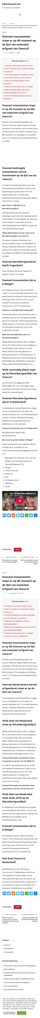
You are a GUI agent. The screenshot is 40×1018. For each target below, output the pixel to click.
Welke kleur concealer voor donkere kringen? (10, 560)
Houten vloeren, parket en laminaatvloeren (19, 979)
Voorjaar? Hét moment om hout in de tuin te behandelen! (19, 974)
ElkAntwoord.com (11, 4)
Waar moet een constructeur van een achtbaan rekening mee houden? (10, 919)
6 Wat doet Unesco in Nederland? (15, 636)
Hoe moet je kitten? (11, 986)
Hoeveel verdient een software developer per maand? (29, 918)
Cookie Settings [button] (9, 1013)
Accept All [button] (21, 1013)
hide (26, 61)
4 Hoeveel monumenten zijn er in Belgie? (18, 87)
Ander (4, 32)
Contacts (7, 945)
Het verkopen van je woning (13, 989)
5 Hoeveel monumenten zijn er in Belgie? (18, 633)
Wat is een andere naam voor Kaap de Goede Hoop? (29, 561)
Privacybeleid (8, 948)
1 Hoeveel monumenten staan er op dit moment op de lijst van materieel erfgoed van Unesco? (18, 69)
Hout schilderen (9, 969)
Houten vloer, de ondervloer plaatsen (17, 982)
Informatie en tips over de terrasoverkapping (19, 966)
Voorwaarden (8, 952)
